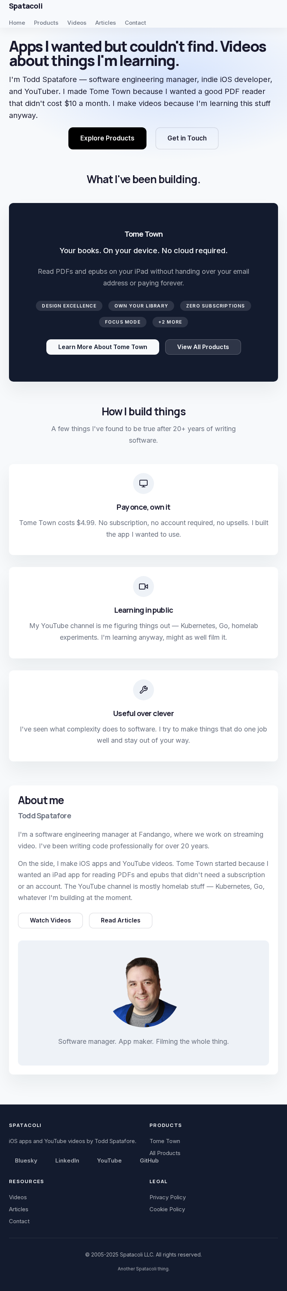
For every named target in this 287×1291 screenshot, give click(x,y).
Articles (105, 22)
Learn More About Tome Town (102, 347)
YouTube (109, 1160)
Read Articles (121, 920)
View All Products (203, 347)
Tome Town (164, 1141)
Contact (135, 22)
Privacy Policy (167, 1197)
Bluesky (26, 1160)
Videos (76, 22)
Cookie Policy (167, 1209)
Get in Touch (187, 138)
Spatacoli (25, 6)
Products (46, 22)
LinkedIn (67, 1160)
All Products (164, 1153)
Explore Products (107, 138)
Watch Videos (50, 920)
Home (17, 22)
